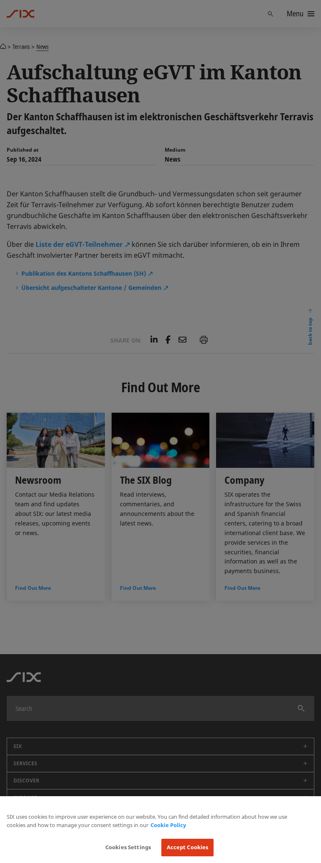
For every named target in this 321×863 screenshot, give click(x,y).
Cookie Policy (168, 825)
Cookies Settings (128, 847)
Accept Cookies (188, 847)
